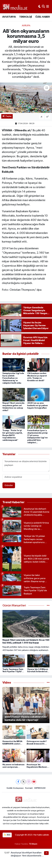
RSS (8, 835)
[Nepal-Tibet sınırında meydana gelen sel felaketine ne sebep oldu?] (13, 394)
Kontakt (29, 788)
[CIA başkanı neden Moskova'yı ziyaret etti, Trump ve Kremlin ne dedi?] (38, 365)
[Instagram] (28, 781)
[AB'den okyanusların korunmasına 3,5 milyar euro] (26, 98)
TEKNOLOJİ (25, 17)
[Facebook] (18, 781)
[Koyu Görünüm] (39, 6)
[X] (23, 781)
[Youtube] (33, 781)
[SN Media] (15, 7)
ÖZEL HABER (42, 17)
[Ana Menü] (47, 6)
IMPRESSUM (39, 788)
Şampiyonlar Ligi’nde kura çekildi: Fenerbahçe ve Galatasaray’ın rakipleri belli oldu (13, 378)
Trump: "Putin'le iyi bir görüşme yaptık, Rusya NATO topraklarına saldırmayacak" (12, 435)
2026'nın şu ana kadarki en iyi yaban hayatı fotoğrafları (37, 405)
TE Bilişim (33, 844)
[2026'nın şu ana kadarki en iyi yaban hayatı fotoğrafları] (38, 394)
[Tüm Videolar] (48, 682)
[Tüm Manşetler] (48, 605)
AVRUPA (26, 25)
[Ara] (43, 6)
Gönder (8, 485)
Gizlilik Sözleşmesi (15, 788)
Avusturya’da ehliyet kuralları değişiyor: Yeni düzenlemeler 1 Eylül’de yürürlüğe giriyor (27, 855)
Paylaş (9, 116)
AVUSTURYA (9, 17)
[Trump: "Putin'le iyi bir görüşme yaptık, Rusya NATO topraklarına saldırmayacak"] (13, 422)
